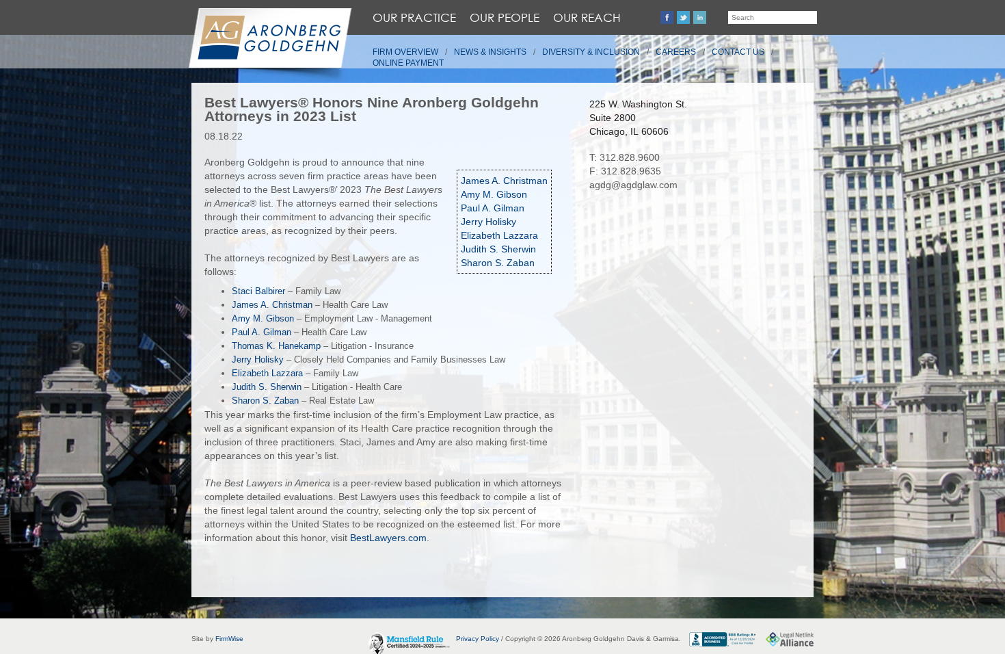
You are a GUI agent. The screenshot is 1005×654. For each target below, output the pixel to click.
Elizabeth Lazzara (499, 235)
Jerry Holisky (488, 221)
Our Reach (587, 17)
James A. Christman (504, 180)
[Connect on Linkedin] (699, 17)
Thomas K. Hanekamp (276, 346)
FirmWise (229, 638)
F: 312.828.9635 (625, 171)
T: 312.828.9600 (624, 157)
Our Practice (414, 17)
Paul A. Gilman (492, 207)
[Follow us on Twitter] (683, 17)
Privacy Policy (477, 638)
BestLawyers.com (388, 537)
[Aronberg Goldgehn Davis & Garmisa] (269, 45)
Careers (676, 52)
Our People (504, 17)
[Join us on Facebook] (666, 17)
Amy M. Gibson (494, 194)
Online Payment (408, 63)
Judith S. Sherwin (498, 249)
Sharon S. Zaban (498, 262)
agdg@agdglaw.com (633, 184)
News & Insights (490, 52)
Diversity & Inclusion (591, 52)
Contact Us (738, 52)
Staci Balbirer (258, 291)
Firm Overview (405, 52)
